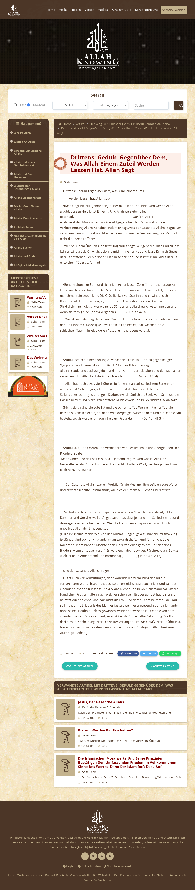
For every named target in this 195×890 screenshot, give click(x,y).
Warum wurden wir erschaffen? (105, 730)
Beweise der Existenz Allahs (28, 152)
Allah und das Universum (23, 175)
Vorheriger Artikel (80, 666)
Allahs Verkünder (25, 256)
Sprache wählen (173, 10)
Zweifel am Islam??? (43, 336)
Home (67, 124)
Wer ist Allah (22, 133)
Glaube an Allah (24, 141)
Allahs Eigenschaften (27, 197)
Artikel (80, 124)
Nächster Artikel (162, 666)
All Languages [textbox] (109, 105)
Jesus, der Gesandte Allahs (101, 702)
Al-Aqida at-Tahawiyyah (30, 265)
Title (23, 105)
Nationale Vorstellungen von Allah (30, 237)
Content (39, 105)
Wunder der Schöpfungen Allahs (27, 187)
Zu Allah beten (23, 227)
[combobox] (69, 105)
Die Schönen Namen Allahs (27, 208)
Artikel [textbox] (69, 105)
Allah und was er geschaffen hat (25, 164)
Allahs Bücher (23, 247)
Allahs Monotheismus (28, 218)
